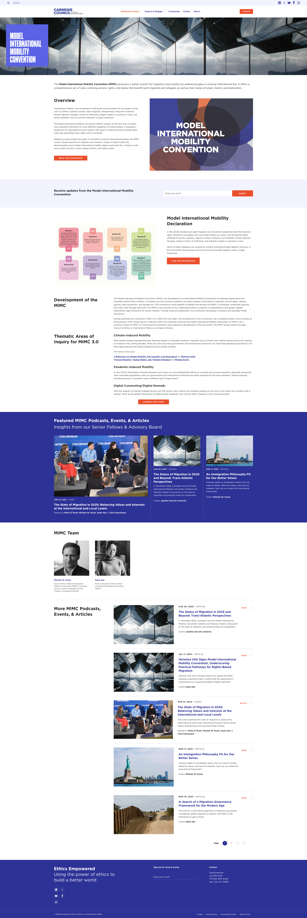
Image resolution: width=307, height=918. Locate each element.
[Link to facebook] (293, 2)
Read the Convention (71, 158)
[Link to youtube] (289, 2)
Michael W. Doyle (62, 580)
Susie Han (99, 580)
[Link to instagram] (298, 2)
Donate (246, 11)
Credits (200, 914)
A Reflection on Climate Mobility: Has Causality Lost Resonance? (145, 357)
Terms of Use (244, 914)
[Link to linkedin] (279, 2)
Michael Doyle (182, 360)
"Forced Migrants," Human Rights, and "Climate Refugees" (142, 360)
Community (174, 11)
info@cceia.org (216, 872)
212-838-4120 (215, 876)
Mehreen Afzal (188, 357)
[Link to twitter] (284, 2)
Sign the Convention (183, 261)
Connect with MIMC (153, 402)
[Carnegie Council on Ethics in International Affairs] (68, 12)
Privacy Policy (211, 914)
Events (186, 11)
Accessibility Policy (228, 914)
